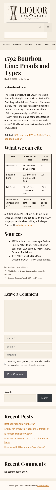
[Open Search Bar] (40, 27)
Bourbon (17, 44)
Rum (47, 44)
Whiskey (6, 44)
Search (7, 392)
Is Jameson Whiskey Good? (18, 434)
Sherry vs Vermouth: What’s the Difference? (26, 429)
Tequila (28, 44)
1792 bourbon (21, 135)
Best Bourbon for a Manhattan (19, 424)
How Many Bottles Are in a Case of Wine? (24, 447)
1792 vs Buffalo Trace (39, 135)
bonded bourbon (13, 139)
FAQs (18, 267)
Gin (53, 44)
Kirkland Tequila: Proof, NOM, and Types (24, 278)
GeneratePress (43, 485)
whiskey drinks (24, 225)
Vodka (38, 44)
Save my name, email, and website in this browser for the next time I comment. (28, 363)
